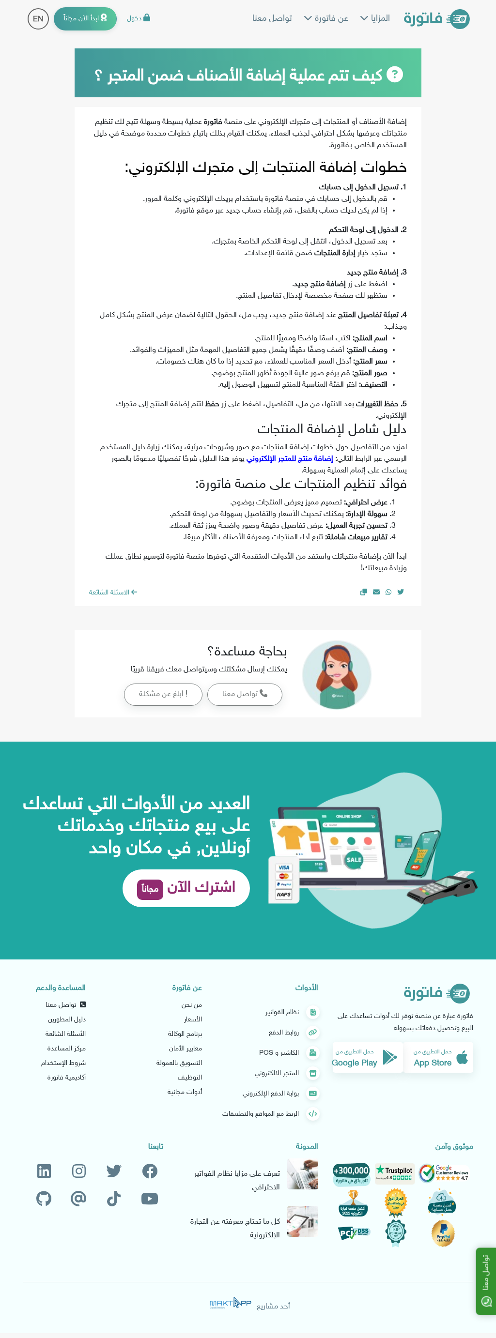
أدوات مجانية (185, 1092)
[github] (43, 1200)
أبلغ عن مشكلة (162, 694)
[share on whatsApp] (388, 593)
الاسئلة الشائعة (110, 593)
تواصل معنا (272, 19)
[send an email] (376, 593)
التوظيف (190, 1078)
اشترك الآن (188, 888)
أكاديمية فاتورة (66, 1078)
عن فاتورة (330, 19)
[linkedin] (44, 1172)
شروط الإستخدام (63, 1063)
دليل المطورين (67, 1020)
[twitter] (114, 1172)
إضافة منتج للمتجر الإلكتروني (290, 459)
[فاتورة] (437, 19)
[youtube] (149, 1200)
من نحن (192, 1005)
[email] (79, 1200)
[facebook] (149, 1172)
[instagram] (79, 1172)
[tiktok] (114, 1200)
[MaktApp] (230, 1302)
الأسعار (193, 1020)
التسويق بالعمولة (179, 1063)
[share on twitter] (400, 593)
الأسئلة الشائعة (66, 1034)
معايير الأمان (185, 1049)
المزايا (379, 19)
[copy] (363, 593)
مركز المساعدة (66, 1049)
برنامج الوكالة (185, 1034)
